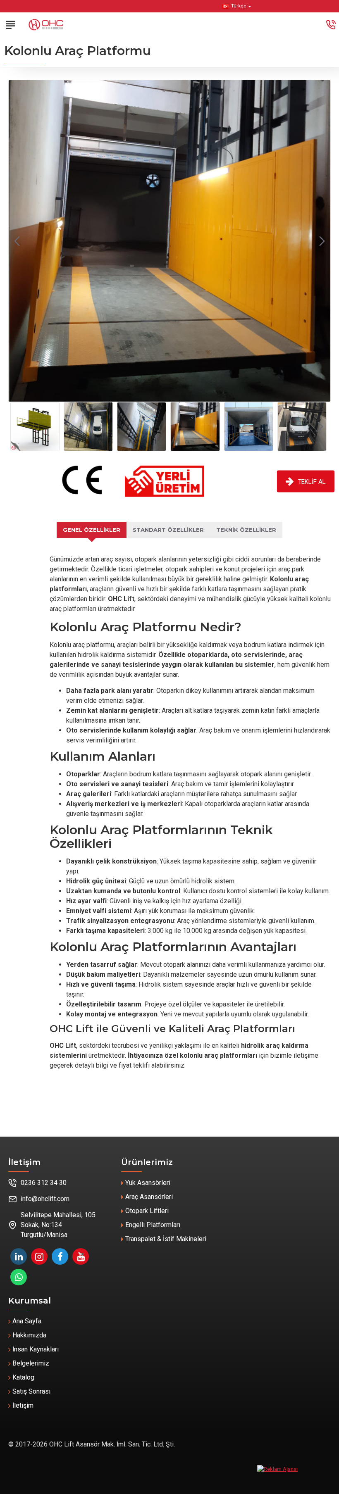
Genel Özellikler (91, 529)
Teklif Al (312, 481)
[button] (17, 241)
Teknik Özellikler (246, 529)
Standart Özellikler (168, 529)
